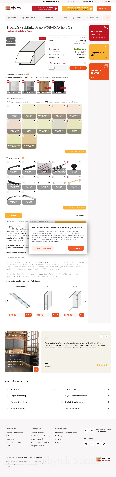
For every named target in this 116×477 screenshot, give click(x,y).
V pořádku (76, 248)
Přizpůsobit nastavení (43, 248)
